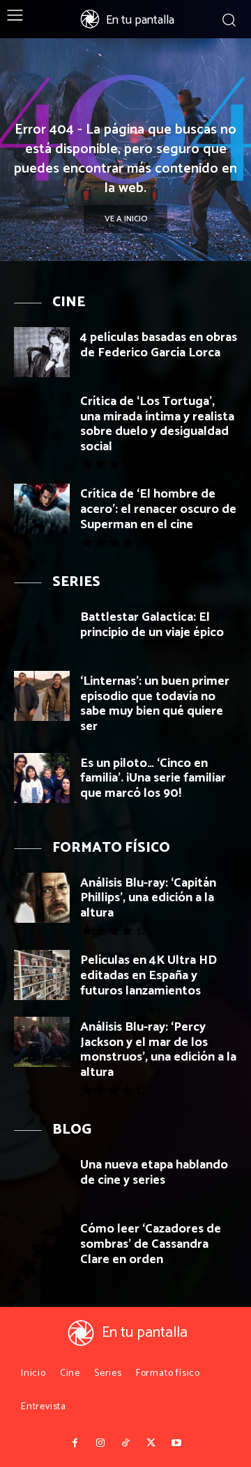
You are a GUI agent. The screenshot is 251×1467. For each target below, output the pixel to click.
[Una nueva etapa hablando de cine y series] (42, 1180)
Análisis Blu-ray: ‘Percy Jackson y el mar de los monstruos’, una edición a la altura (158, 1050)
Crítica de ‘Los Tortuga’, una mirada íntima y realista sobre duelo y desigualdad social (157, 424)
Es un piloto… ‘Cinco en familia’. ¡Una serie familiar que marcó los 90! (153, 778)
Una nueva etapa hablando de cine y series (154, 1173)
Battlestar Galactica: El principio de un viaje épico (152, 625)
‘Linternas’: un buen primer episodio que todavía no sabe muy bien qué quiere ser (154, 704)
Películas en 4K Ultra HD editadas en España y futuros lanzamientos (148, 975)
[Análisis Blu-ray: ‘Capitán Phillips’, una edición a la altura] (42, 898)
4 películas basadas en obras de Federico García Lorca (158, 345)
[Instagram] (99, 1443)
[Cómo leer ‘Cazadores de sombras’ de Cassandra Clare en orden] (42, 1244)
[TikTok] (125, 1443)
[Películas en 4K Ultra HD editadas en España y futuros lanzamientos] (42, 975)
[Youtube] (176, 1443)
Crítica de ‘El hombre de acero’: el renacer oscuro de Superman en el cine (158, 509)
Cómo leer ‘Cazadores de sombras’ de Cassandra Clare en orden (150, 1244)
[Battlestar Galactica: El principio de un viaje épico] (42, 632)
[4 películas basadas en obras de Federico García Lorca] (42, 352)
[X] (150, 1443)
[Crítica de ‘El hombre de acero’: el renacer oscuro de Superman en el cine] (42, 509)
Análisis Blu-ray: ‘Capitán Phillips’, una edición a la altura (148, 898)
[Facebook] (74, 1443)
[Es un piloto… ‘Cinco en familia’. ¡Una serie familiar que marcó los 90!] (42, 778)
